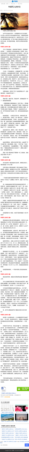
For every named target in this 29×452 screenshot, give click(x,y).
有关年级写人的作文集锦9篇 (21, 437)
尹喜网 (13, 450)
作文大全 (13, 3)
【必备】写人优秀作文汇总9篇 (9, 441)
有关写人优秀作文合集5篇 (21, 431)
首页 (7, 3)
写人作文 (20, 3)
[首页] (15, 1)
